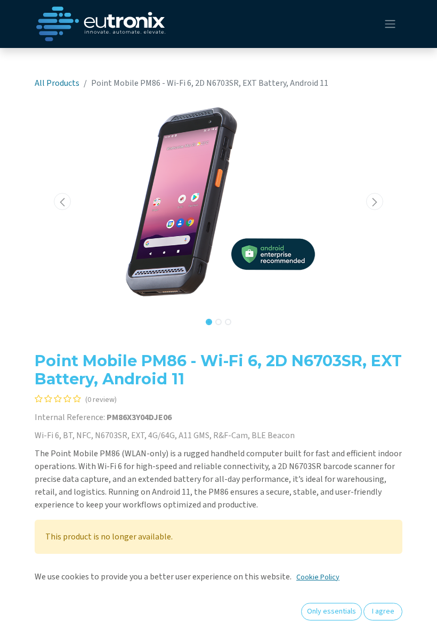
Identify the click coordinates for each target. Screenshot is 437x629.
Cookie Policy (317, 577)
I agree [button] (383, 611)
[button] (62, 201)
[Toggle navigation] (390, 24)
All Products (57, 83)
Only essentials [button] (331, 611)
